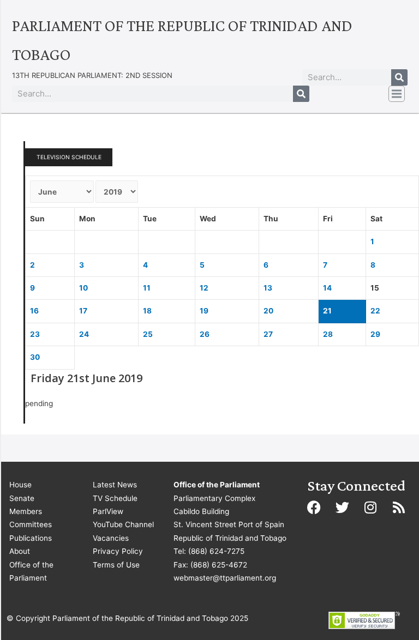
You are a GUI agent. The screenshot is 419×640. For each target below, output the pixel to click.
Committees (30, 524)
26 (205, 334)
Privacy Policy (118, 551)
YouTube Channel (123, 524)
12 (204, 287)
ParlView (108, 511)
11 (147, 287)
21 (327, 310)
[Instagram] (370, 507)
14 (327, 287)
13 (268, 287)
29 (375, 334)
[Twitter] (342, 507)
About (19, 551)
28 (328, 334)
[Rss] (398, 507)
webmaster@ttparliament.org (224, 577)
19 (204, 310)
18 (147, 310)
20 (268, 310)
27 (268, 334)
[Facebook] (313, 507)
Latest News (115, 484)
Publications (30, 538)
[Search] (399, 77)
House (20, 484)
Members (25, 511)
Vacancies (111, 538)
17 (83, 310)
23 (35, 334)
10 (83, 287)
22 (375, 310)
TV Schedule (115, 498)
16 (34, 310)
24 (84, 334)
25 (148, 334)
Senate (21, 498)
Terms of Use (116, 564)
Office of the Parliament (31, 571)
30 (35, 357)
